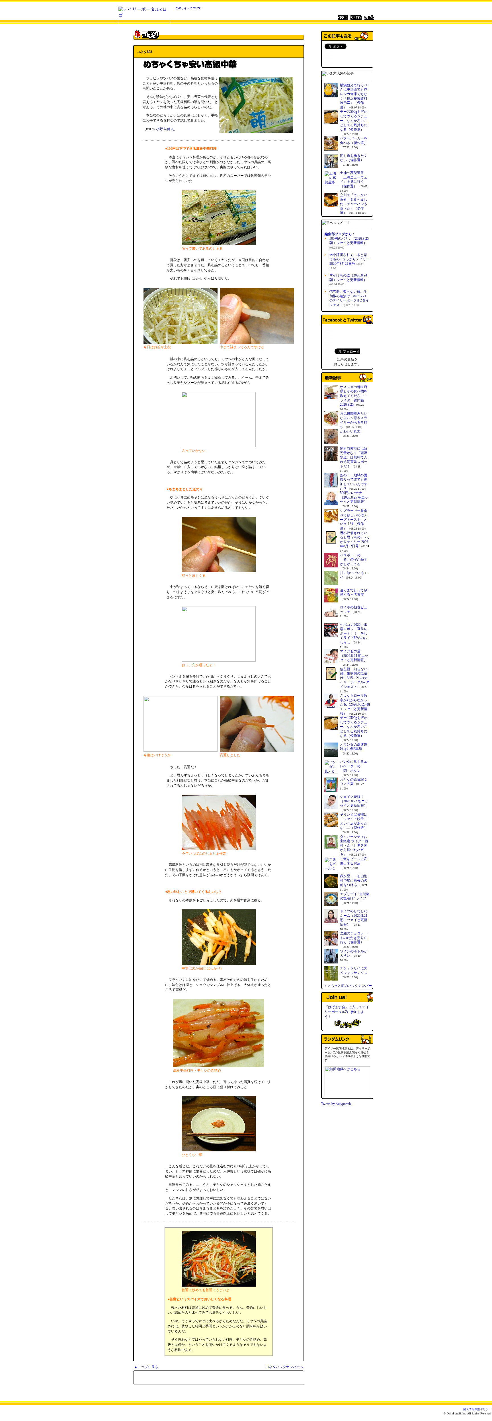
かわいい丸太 (350, 431)
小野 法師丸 (165, 129)
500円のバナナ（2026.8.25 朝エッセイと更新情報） (349, 243)
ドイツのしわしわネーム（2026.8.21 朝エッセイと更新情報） (353, 917)
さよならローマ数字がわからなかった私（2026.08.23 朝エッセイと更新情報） (355, 704)
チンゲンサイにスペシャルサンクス (353, 970)
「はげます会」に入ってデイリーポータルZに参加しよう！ (347, 1012)
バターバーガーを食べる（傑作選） (353, 140)
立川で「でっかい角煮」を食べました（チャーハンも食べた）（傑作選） (353, 204)
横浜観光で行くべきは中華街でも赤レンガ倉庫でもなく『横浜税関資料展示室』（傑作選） (353, 96)
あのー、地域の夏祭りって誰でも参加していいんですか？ (353, 482)
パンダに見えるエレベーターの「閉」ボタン (353, 766)
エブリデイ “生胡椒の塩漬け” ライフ (355, 896)
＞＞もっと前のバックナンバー (348, 986)
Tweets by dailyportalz (336, 1104)
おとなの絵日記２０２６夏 (353, 782)
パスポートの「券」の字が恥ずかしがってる (353, 559)
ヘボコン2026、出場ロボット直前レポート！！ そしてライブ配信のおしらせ (353, 633)
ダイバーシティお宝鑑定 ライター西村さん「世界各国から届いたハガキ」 (354, 845)
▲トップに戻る (146, 1367)
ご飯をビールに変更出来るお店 (353, 861)
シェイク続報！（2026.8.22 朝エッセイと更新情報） (354, 801)
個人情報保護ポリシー (477, 1409)
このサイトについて (188, 8)
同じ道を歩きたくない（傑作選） (353, 158)
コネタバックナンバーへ (284, 1367)
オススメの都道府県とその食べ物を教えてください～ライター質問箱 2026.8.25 (353, 396)
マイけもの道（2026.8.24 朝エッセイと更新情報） (348, 279)
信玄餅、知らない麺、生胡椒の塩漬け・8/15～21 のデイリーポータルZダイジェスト (349, 298)
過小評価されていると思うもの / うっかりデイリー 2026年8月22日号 (349, 261)
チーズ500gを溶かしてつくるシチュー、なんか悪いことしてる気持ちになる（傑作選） (353, 120)
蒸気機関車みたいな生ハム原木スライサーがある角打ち (353, 420)
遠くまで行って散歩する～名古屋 (353, 592)
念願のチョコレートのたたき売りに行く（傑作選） (353, 937)
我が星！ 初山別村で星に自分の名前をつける (353, 880)
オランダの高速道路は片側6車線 (353, 747)
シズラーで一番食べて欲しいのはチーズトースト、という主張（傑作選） (353, 519)
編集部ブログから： (340, 234)
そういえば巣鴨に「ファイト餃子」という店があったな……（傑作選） (353, 821)
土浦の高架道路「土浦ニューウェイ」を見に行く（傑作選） (353, 179)
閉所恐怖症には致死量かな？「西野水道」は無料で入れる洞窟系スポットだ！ (353, 457)
